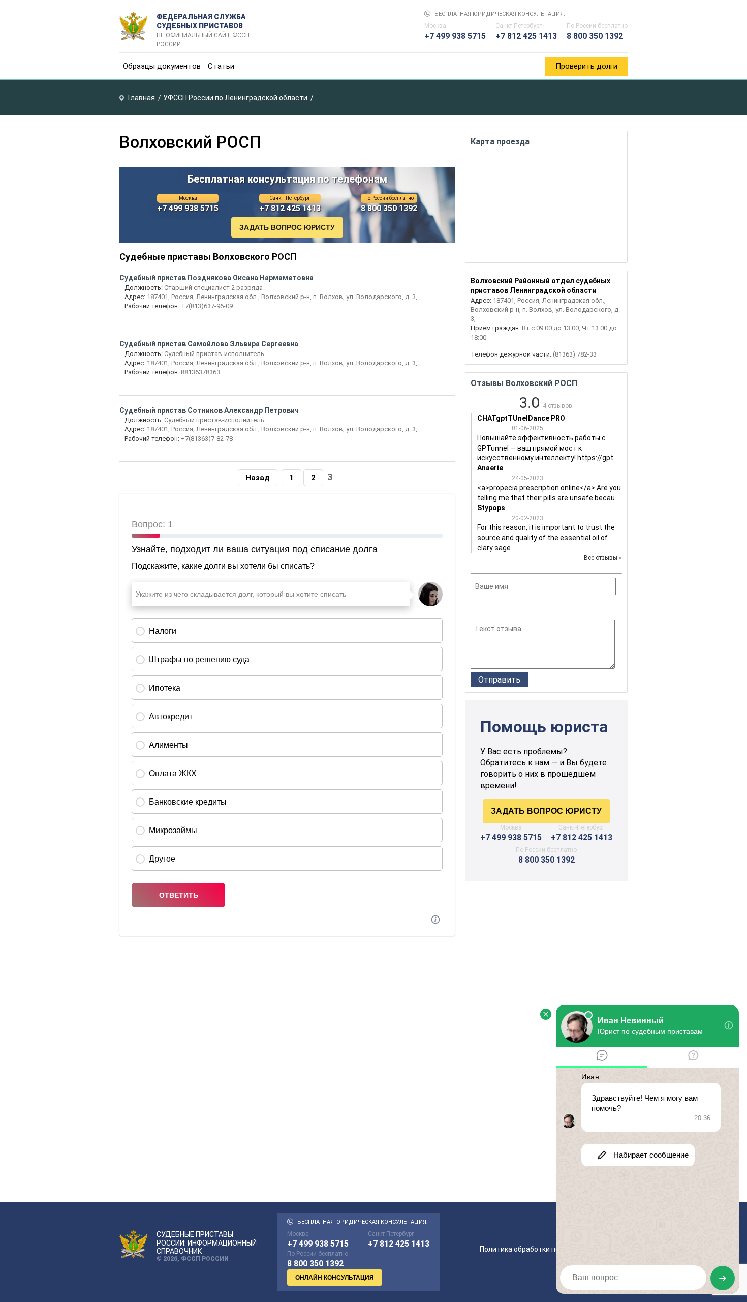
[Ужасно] (477, 609)
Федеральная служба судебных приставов (203, 26)
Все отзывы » (603, 557)
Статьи (221, 66)
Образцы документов (162, 66)
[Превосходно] (531, 609)
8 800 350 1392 (595, 36)
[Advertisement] (546, 975)
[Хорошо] (504, 609)
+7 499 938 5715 (455, 36)
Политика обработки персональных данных (554, 1249)
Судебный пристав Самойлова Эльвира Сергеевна (208, 344)
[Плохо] (490, 609)
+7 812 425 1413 (526, 36)
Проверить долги (586, 66)
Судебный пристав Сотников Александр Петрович (209, 410)
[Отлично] (517, 609)
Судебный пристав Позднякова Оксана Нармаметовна (216, 278)
